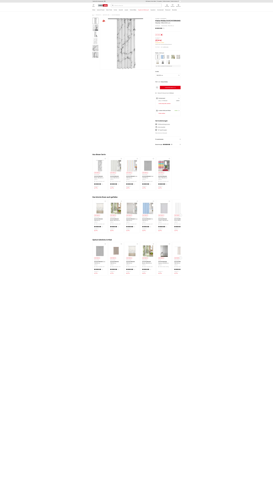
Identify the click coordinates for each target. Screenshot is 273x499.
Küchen (115, 10)
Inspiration (153, 10)
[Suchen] (112, 5)
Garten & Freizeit (100, 10)
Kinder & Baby (133, 10)
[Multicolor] (157, 62)
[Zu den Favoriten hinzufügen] (157, 87)
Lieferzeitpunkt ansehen (165, 103)
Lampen (126, 10)
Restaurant (167, 10)
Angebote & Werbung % (143, 10)
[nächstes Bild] (180, 215)
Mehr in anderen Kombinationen (165, 66)
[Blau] (162, 57)
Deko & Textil (109, 10)
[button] (95, 21)
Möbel (93, 10)
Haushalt (121, 10)
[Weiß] (168, 62)
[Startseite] (93, 15)
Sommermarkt (160, 10)
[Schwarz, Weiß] (162, 62)
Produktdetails (159, 139)
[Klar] (178, 57)
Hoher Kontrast (174, 1)
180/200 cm (160, 75)
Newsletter (174, 10)
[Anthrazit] (157, 57)
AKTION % (158, 34)
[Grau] (168, 57)
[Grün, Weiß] (173, 57)
